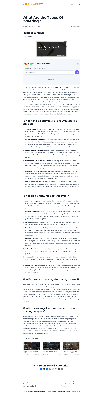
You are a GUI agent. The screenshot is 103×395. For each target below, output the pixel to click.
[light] (79, 4)
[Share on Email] (62, 369)
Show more (29, 36)
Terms (49, 392)
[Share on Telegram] (50, 369)
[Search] (76, 4)
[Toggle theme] (78, 64)
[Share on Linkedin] (47, 369)
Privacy (54, 392)
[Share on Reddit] (56, 369)
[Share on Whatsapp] (53, 369)
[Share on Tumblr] (59, 369)
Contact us (74, 392)
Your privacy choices (64, 392)
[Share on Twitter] (44, 369)
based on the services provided (65, 87)
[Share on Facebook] (41, 369)
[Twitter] (79, 392)
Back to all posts (29, 10)
